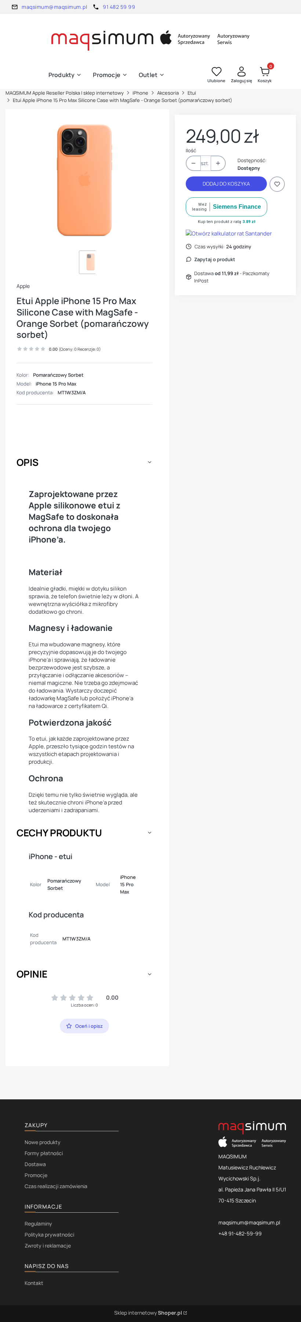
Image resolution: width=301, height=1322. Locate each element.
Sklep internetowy (148, 1312)
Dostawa (35, 1164)
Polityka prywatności (49, 1234)
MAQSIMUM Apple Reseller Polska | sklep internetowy (65, 93)
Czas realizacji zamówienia (56, 1186)
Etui (192, 93)
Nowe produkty (43, 1142)
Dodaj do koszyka (226, 183)
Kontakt (34, 1282)
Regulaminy (38, 1223)
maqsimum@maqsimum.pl (54, 6)
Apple (23, 285)
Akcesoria (168, 93)
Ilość (191, 150)
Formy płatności (44, 1153)
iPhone (140, 93)
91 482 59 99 (119, 6)
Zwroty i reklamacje (48, 1245)
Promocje (36, 1175)
